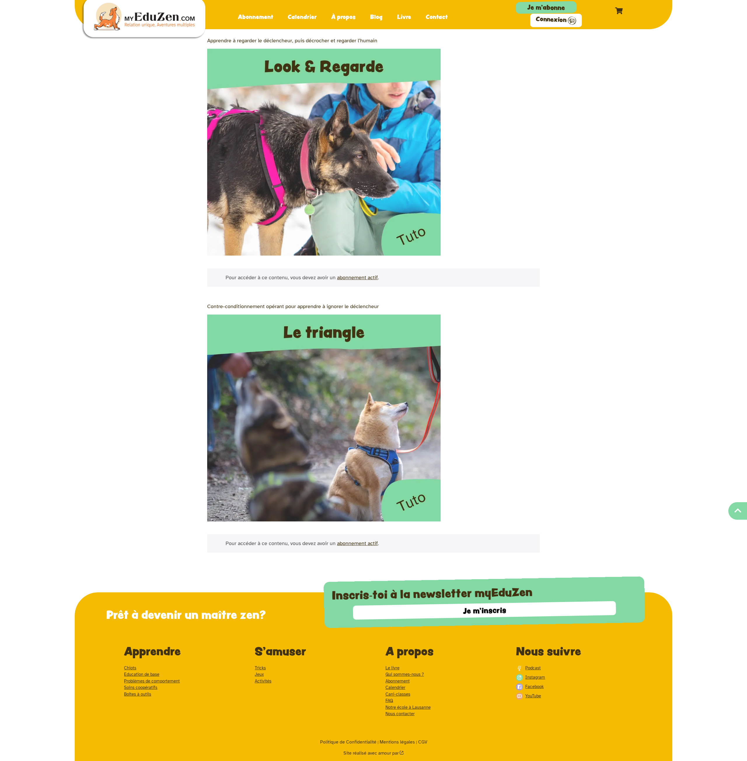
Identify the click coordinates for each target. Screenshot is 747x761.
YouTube (533, 696)
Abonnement (255, 16)
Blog (376, 16)
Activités (263, 681)
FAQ (389, 700)
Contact (437, 16)
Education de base (141, 674)
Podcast (533, 668)
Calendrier (302, 16)
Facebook (534, 686)
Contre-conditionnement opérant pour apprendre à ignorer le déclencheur (293, 306)
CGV (422, 742)
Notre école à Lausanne (408, 707)
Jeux (259, 674)
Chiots (130, 668)
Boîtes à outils (137, 694)
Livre (404, 16)
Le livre (392, 668)
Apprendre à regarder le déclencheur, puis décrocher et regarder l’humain (292, 40)
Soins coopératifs (140, 687)
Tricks (260, 668)
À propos (343, 16)
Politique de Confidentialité (348, 742)
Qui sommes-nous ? (404, 674)
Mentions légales (397, 742)
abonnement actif (357, 277)
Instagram (535, 677)
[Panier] (619, 11)
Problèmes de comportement (152, 681)
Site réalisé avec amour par (371, 753)
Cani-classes (397, 694)
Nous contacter (400, 713)
